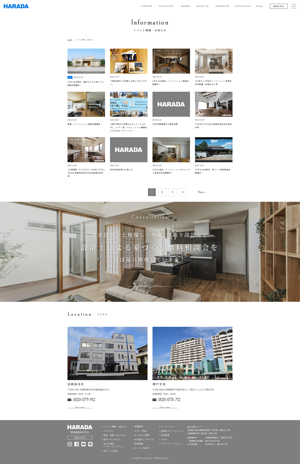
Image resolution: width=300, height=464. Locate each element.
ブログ (164, 439)
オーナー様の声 (142, 448)
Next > (202, 192)
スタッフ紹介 (141, 430)
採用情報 (139, 443)
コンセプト (108, 430)
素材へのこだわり (111, 439)
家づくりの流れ (110, 450)
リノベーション (168, 426)
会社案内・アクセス (144, 439)
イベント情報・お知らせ (115, 426)
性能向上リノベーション (172, 430)
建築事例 (139, 426)
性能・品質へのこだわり (115, 435)
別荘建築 (165, 435)
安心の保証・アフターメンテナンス (113, 445)
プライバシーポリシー (171, 443)
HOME (70, 40)
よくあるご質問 (142, 435)
